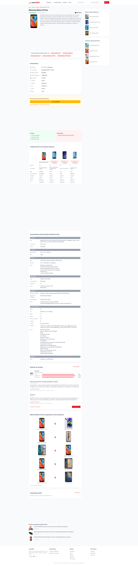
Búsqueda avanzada (54, 553)
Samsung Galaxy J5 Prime (49, 55)
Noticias (65, 2)
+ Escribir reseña (76, 406)
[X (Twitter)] (77, 2)
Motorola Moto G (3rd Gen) (64, 55)
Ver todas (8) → (76, 366)
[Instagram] (79, 2)
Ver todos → (77, 492)
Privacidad (92, 553)
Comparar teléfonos (54, 551)
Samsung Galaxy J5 (35, 55)
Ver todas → (73, 558)
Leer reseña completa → (35, 389)
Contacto (92, 551)
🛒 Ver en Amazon (55, 101)
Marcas (33, 7)
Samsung (72, 551)
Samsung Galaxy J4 (67, 53)
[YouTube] (81, 2)
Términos (92, 555)
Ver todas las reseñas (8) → (35, 406)
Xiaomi (71, 555)
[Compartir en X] (42, 12)
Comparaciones (57, 2)
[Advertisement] (55, 118)
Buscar (106, 2)
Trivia (70, 2)
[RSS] (83, 2)
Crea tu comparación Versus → (36, 485)
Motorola (37, 7)
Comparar (55, 162)
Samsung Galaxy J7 (56, 53)
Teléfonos (49, 2)
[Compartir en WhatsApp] (43, 12)
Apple (71, 553)
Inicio (30, 7)
